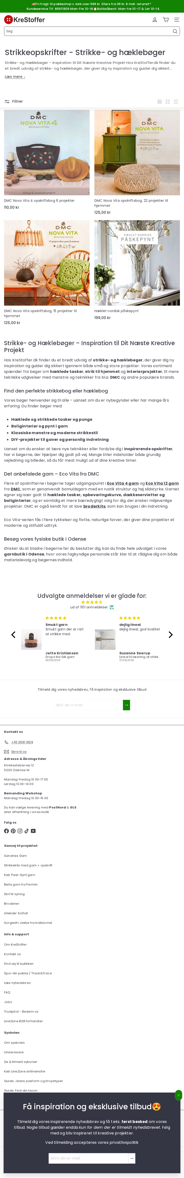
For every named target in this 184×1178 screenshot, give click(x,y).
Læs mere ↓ (15, 76)
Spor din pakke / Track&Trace (28, 973)
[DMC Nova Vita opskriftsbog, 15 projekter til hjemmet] (47, 274)
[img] (92, 602)
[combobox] (92, 31)
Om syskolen (14, 1042)
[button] (14, 634)
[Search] (175, 31)
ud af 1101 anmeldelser (89, 607)
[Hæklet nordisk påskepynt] (137, 271)
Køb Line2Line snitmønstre (24, 1071)
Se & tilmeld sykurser (20, 1062)
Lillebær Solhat (16, 913)
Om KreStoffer (15, 944)
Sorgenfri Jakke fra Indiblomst (28, 922)
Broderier (11, 903)
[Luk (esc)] (178, 1095)
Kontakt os (12, 954)
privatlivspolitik (124, 1142)
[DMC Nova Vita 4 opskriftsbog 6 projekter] (47, 161)
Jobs (8, 1002)
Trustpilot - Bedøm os (21, 1011)
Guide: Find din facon (20, 1090)
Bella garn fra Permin (21, 884)
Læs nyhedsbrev (17, 983)
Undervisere (14, 1052)
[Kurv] (165, 20)
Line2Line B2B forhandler (23, 1021)
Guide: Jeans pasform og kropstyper (33, 1081)
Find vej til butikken (19, 963)
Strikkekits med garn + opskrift (28, 865)
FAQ (7, 992)
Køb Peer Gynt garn (19, 875)
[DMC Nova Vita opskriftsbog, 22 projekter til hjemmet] (137, 164)
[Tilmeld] (131, 1158)
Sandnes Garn (15, 855)
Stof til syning (14, 894)
